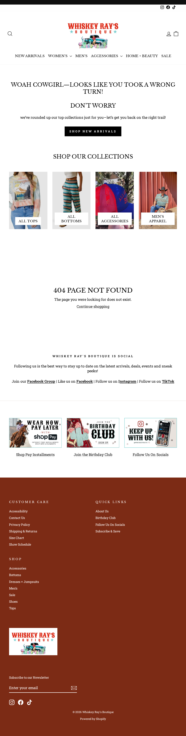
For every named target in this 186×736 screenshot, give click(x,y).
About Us (102, 511)
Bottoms (15, 575)
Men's (81, 56)
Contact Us (17, 518)
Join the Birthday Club (93, 454)
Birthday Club (105, 518)
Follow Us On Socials (151, 454)
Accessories (105, 56)
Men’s (13, 588)
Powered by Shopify (93, 719)
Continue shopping (93, 306)
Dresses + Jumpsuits (24, 582)
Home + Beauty (142, 56)
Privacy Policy (19, 525)
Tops (12, 608)
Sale (166, 56)
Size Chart (16, 538)
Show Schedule (20, 544)
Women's (58, 56)
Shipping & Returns (23, 531)
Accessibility (18, 511)
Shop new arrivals (92, 131)
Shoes (13, 601)
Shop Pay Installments (35, 454)
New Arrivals (30, 56)
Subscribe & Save (107, 531)
